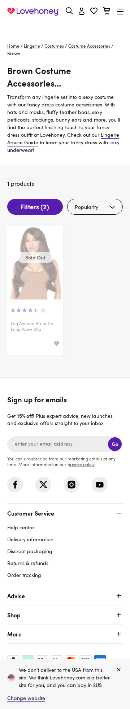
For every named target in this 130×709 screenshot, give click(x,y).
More (14, 634)
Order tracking (24, 575)
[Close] (118, 670)
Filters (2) (35, 206)
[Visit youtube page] (100, 485)
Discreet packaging (29, 551)
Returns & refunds (27, 563)
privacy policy (81, 464)
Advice (16, 596)
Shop (14, 615)
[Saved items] (57, 344)
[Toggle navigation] (120, 11)
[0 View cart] (106, 12)
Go (115, 444)
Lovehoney (65, 28)
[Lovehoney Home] (32, 11)
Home (13, 46)
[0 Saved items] (94, 12)
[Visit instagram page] (71, 485)
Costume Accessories (89, 46)
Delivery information (30, 539)
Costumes (54, 46)
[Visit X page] (43, 485)
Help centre (20, 527)
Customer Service (30, 513)
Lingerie (32, 46)
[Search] (69, 11)
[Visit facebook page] (15, 485)
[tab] (65, 543)
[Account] (82, 11)
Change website (26, 698)
